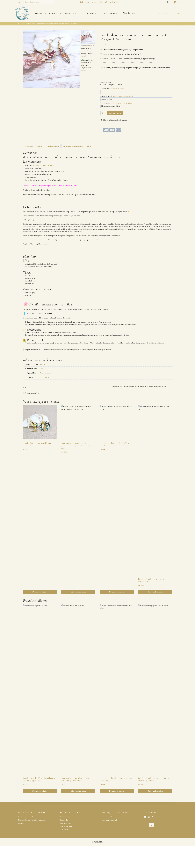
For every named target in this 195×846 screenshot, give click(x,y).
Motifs (134, 138)
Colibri (122, 138)
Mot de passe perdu (66, 826)
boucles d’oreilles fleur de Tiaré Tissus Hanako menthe (115, 444)
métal (119, 140)
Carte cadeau (39, 13)
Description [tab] (29, 146)
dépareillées (115, 140)
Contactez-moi (64, 829)
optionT (132, 140)
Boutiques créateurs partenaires (112, 817)
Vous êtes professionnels (109, 820)
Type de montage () (116, 103)
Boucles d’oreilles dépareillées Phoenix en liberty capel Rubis (39, 779)
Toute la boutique (145, 138)
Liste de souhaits (65, 817)
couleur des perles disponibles (122, 96)
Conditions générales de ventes (28, 817)
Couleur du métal (105, 82)
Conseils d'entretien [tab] (52, 146)
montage (124, 140)
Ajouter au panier (114, 113)
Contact (19, 2)
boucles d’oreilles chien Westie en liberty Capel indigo (116, 779)
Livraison (21, 823)
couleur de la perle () (116, 96)
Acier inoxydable (45, 373)
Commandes (64, 820)
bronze (119, 85)
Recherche (52, 2)
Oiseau (42, 377)
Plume (47, 377)
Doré (104, 85)
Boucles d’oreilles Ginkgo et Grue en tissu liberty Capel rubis (76, 779)
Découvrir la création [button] (39, 592)
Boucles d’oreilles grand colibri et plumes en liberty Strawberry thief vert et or (77, 445)
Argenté (111, 85)
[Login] (168, 2)
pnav (136, 140)
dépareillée (108, 140)
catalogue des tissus (117, 88)
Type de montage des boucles (121, 103)
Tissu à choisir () (112, 88)
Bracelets (78, 13)
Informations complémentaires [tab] (73, 146)
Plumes (138, 138)
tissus (139, 140)
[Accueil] (19, 23)
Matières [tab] (39, 146)
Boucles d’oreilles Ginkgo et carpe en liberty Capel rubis (153, 779)
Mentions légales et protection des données (31, 820)
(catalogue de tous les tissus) (43, 165)
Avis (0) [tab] (89, 146)
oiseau (128, 140)
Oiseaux (108, 138)
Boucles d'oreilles (115, 138)
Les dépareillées (128, 138)
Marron (42, 364)
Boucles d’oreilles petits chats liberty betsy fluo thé (153, 580)
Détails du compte (66, 823)
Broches (103, 13)
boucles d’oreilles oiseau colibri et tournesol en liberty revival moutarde (38, 444)
